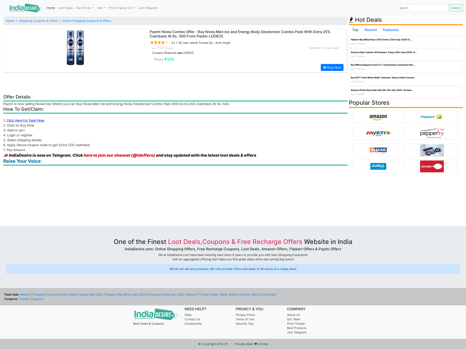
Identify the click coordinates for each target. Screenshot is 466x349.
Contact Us (192, 319)
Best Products (296, 328)
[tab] (355, 30)
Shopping (39, 294)
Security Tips (245, 323)
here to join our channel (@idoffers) (119, 155)
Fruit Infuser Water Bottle (220, 294)
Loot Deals (65, 8)
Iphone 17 (193, 294)
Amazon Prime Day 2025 (166, 294)
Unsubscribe (193, 323)
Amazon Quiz (249, 294)
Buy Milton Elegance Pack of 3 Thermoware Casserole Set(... (383, 64)
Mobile (25, 294)
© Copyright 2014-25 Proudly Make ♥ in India (233, 344)
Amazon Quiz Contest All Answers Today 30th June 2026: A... (384, 52)
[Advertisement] (175, 83)
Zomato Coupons (31, 299)
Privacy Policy (245, 315)
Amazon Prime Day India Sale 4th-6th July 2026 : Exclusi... (382, 90)
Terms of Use (245, 319)
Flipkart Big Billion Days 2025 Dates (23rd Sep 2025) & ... (381, 39)
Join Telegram (148, 8)
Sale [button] (100, 8)
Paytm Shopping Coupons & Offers (87, 21)
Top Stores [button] (84, 8)
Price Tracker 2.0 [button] (121, 8)
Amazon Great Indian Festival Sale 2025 (75, 294)
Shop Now (333, 67)
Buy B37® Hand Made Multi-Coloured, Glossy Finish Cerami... (383, 77)
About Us (293, 315)
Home (51, 8)
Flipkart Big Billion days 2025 (126, 294)
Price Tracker (296, 323)
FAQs (188, 315)
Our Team (293, 319)
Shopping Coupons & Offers (38, 21)
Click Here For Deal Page (25, 120)
